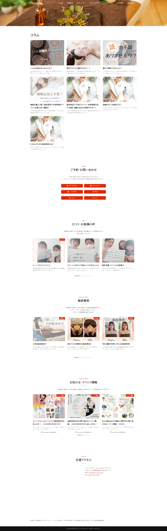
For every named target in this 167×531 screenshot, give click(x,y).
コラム (91, 520)
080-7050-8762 (94, 474)
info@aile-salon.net (96, 472)
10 (91, 275)
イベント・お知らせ (57, 520)
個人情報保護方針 (99, 520)
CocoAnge (36, 3)
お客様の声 (38, 520)
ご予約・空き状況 (68, 520)
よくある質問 (77, 520)
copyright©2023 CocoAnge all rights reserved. (83, 528)
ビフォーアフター (47, 520)
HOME (32, 520)
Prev (35, 256)
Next (132, 256)
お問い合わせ (85, 520)
